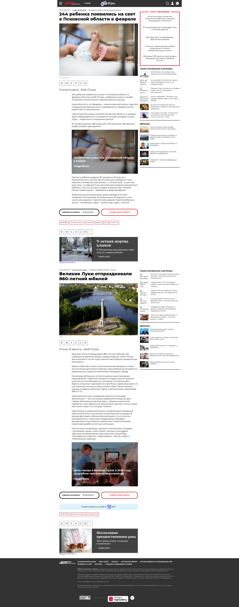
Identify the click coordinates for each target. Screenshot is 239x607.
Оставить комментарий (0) (119, 212)
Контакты (98, 564)
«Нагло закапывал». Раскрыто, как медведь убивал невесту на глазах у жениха (165, 98)
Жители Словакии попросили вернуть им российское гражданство (164, 354)
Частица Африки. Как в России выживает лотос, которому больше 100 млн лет (164, 301)
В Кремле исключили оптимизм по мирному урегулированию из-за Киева (163, 137)
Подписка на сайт (85, 564)
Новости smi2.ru (67, 262)
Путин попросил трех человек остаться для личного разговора (162, 128)
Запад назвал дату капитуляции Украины (162, 363)
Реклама (114, 562)
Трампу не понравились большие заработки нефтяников (163, 152)
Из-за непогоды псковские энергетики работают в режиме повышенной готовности (160, 19)
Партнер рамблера (99, 597)
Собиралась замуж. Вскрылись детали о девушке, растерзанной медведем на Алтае (163, 309)
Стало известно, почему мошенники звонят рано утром (164, 338)
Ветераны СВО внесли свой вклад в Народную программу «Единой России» (160, 58)
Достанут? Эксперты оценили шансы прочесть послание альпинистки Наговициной (165, 276)
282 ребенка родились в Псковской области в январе (104, 159)
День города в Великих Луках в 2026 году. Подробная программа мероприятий (102, 472)
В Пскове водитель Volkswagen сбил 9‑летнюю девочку (160, 28)
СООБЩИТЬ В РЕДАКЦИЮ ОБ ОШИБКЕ (118, 564)
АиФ (61, 337)
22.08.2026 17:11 (64, 270)
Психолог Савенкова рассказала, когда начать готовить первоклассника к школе (160, 48)
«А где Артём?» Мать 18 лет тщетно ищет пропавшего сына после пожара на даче (164, 82)
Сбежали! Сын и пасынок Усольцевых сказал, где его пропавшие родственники (165, 90)
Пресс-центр (104, 562)
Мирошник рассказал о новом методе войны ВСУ (162, 330)
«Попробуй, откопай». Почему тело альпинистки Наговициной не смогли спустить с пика (164, 115)
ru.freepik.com (64, 77)
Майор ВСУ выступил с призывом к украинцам (163, 346)
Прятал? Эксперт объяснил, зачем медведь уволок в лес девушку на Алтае (164, 292)
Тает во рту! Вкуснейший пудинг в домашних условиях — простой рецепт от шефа (164, 317)
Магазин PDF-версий (129, 562)
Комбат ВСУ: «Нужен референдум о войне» (163, 161)
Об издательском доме (87, 562)
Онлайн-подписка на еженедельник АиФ (156, 562)
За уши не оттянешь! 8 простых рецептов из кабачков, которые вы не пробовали (165, 107)
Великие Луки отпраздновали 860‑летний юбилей (160, 38)
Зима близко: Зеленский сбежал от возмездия (163, 144)
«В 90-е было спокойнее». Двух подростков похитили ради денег (164, 73)
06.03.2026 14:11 (65, 10)
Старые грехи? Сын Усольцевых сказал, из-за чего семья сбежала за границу (165, 284)
